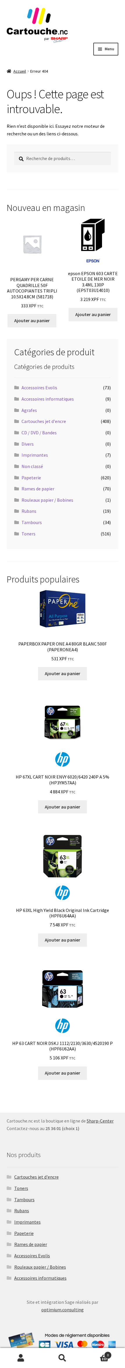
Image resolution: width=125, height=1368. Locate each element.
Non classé (32, 466)
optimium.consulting (62, 1310)
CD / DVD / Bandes (39, 432)
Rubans (29, 511)
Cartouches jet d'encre (44, 421)
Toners (28, 534)
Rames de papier (38, 489)
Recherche (62, 1358)
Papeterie (31, 477)
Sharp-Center (100, 1121)
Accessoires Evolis (39, 387)
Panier (96, 1353)
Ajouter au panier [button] (32, 320)
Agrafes (29, 410)
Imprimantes (35, 455)
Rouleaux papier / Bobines (47, 500)
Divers (28, 444)
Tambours (32, 522)
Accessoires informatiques (48, 399)
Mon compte (21, 1358)
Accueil (19, 71)
